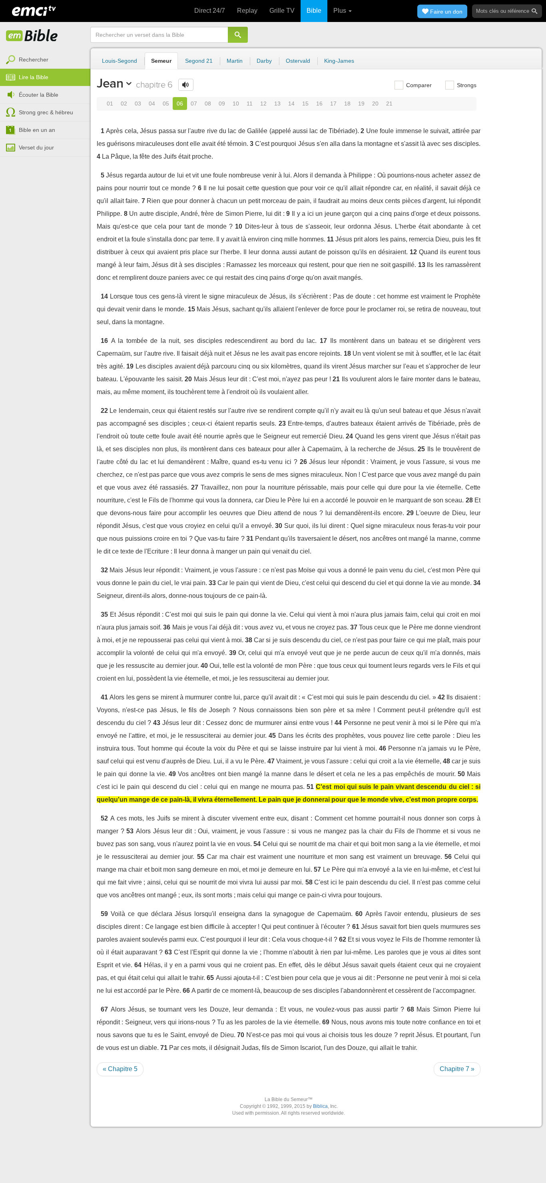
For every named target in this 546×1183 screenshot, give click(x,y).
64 (137, 965)
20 (375, 103)
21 (389, 103)
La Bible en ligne (32, 36)
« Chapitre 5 (120, 1068)
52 (104, 818)
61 (355, 926)
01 (110, 103)
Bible (314, 10)
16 (319, 103)
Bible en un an (37, 130)
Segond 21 (199, 61)
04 (152, 103)
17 (333, 103)
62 (342, 939)
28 (469, 500)
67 (104, 1009)
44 (338, 722)
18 (347, 103)
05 (166, 103)
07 (194, 103)
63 (168, 952)
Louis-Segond (119, 61)
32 (104, 570)
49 (172, 774)
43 (156, 722)
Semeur (161, 61)
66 (186, 990)
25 (421, 449)
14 (291, 103)
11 (250, 103)
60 (359, 913)
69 (325, 1022)
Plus (340, 10)
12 (263, 103)
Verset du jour (36, 147)
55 (200, 856)
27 (194, 487)
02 (124, 103)
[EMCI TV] (34, 10)
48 (446, 761)
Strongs (465, 85)
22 (104, 410)
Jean (110, 83)
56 (448, 856)
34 (476, 583)
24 (349, 436)
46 (382, 748)
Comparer (418, 85)
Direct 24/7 (209, 10)
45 (272, 735)
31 (249, 538)
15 (305, 103)
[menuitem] (45, 60)
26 (303, 461)
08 (208, 103)
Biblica (320, 1106)
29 (410, 513)
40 (204, 665)
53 (130, 831)
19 (361, 103)
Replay (247, 10)
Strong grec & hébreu (46, 112)
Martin (235, 61)
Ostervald (298, 61)
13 (277, 103)
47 (271, 761)
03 (138, 103)
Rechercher (33, 59)
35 (104, 614)
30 (278, 525)
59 (104, 913)
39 (232, 652)
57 (317, 869)
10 (236, 103)
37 (353, 627)
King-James (339, 61)
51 (310, 786)
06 (180, 103)
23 (282, 423)
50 (461, 774)
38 (248, 640)
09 (222, 103)
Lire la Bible (33, 77)
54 (257, 843)
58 (309, 882)
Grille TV (282, 10)
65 (210, 977)
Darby (264, 61)
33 (212, 583)
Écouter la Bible (38, 95)
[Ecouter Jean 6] (185, 85)
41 (104, 697)
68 (410, 1009)
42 (441, 697)
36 (166, 627)
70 (240, 1035)
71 (163, 1047)
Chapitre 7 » (457, 1068)
